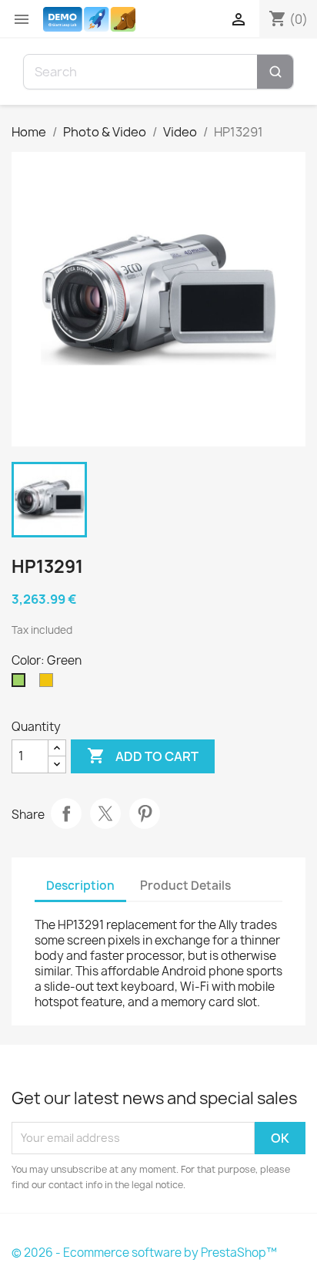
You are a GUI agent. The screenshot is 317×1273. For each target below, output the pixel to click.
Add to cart (143, 755)
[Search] (275, 72)
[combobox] (140, 72)
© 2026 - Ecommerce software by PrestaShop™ (144, 1252)
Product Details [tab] (185, 885)
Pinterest (144, 813)
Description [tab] (80, 885)
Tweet (105, 813)
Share (66, 813)
